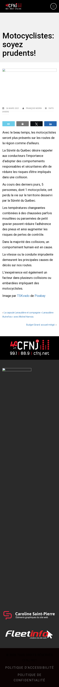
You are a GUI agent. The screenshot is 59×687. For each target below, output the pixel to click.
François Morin (34, 108)
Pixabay (40, 296)
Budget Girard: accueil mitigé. (40, 324)
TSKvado (23, 296)
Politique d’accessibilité (29, 668)
